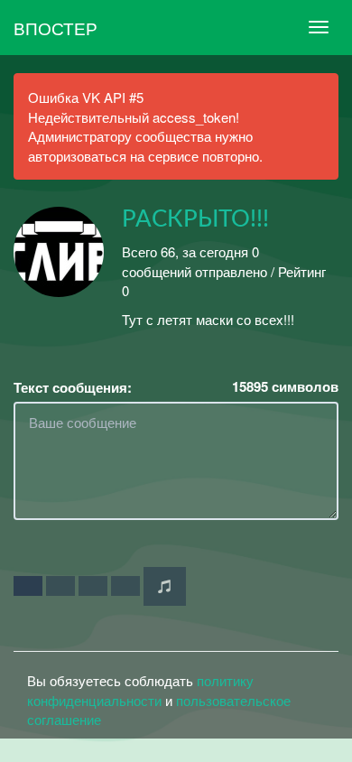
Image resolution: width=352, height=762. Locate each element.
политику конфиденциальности (140, 690)
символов (285, 386)
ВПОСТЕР (55, 27)
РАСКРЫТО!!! (195, 219)
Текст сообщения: (73, 387)
